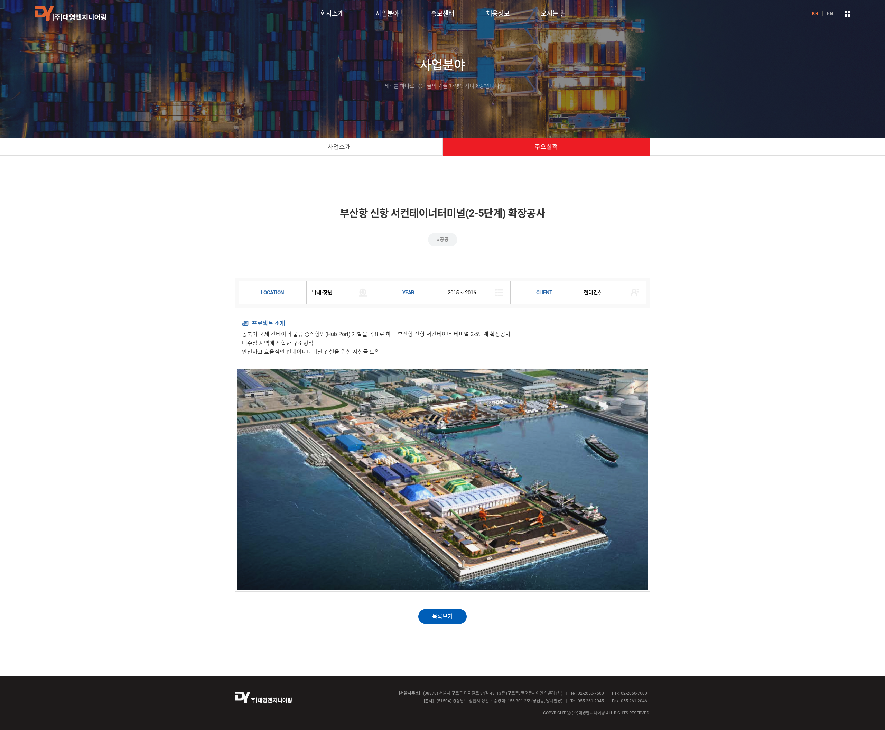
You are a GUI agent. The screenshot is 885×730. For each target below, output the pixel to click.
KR (815, 13)
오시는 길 (553, 14)
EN (830, 13)
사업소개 (339, 146)
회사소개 (332, 14)
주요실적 (546, 146)
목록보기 (442, 616)
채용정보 (498, 14)
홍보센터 (442, 14)
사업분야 (387, 14)
